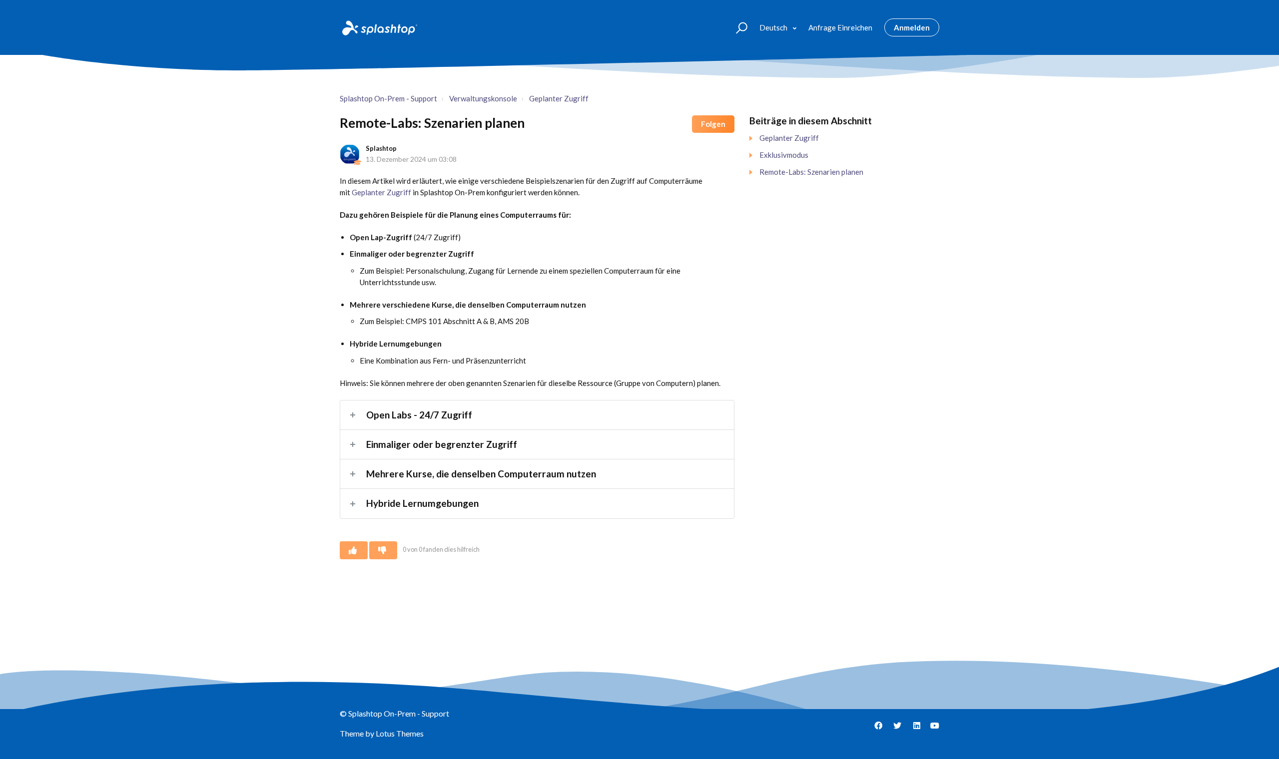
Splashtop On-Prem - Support (388, 98)
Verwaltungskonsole (483, 98)
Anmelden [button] (912, 27)
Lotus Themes (400, 733)
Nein (383, 550)
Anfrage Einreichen (840, 27)
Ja (354, 550)
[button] (737, 27)
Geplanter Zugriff (559, 98)
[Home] (379, 27)
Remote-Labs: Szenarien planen (811, 171)
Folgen (713, 123)
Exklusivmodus (783, 154)
